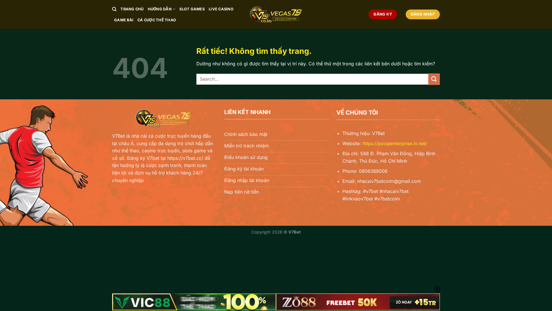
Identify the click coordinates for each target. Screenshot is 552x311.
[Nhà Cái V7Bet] (276, 14)
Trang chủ (131, 9)
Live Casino (221, 9)
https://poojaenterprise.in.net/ (395, 143)
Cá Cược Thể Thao (156, 20)
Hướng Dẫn (160, 9)
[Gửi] (434, 79)
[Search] (114, 9)
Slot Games (192, 9)
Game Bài (123, 20)
